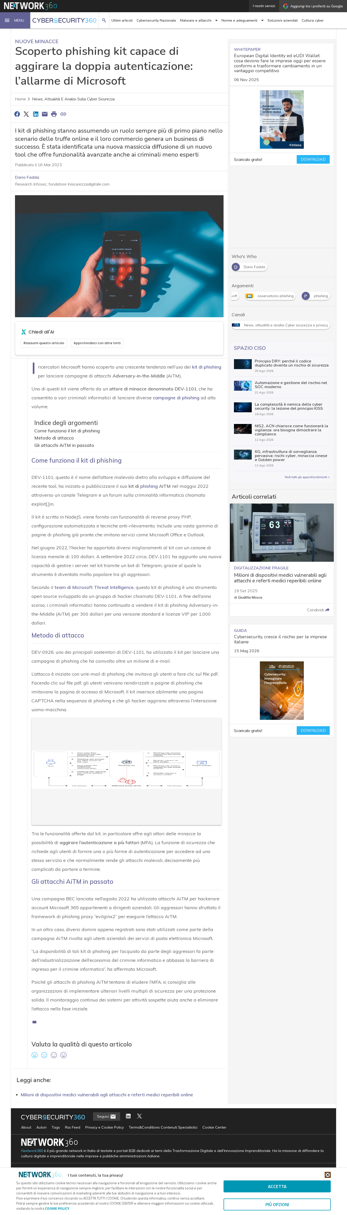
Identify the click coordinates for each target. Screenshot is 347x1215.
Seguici (103, 1116)
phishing (149, 486)
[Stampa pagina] (54, 114)
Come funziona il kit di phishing (67, 431)
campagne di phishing (176, 398)
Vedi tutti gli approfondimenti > (307, 477)
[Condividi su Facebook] (17, 114)
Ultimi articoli (122, 20)
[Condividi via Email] (45, 114)
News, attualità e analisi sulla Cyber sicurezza (73, 99)
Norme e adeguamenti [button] (239, 20)
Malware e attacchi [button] (195, 20)
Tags (56, 1127)
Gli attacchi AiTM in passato (64, 445)
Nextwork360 (32, 1150)
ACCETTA (277, 1186)
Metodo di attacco (54, 438)
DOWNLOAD (313, 159)
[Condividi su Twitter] (26, 114)
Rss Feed (72, 1127)
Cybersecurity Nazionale (156, 20)
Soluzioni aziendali (282, 20)
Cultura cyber (313, 20)
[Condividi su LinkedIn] (35, 114)
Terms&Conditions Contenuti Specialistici (163, 1127)
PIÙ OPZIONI (277, 1204)
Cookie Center (214, 1127)
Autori (41, 1127)
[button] (15, 20)
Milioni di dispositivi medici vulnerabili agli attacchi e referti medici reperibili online (107, 1094)
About (26, 1127)
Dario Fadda (27, 177)
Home (20, 99)
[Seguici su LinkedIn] (128, 1116)
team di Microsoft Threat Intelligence (94, 587)
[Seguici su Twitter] (139, 1116)
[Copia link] (63, 114)
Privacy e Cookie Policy (104, 1127)
